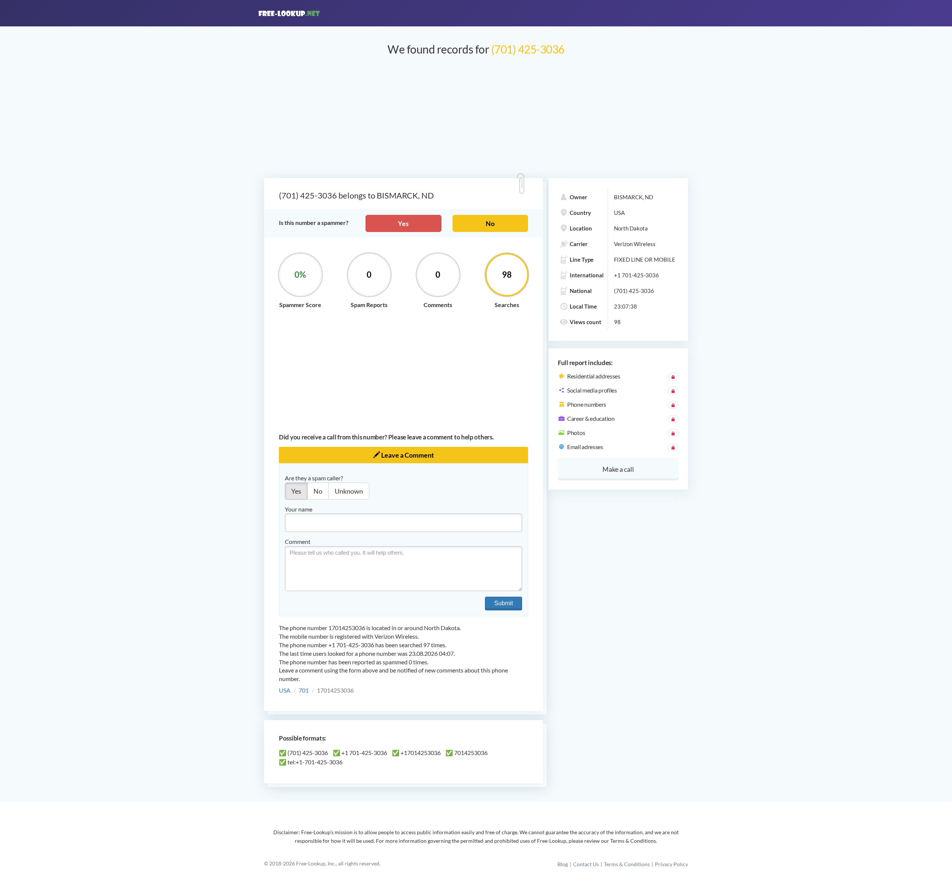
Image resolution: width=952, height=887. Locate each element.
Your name (298, 509)
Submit (503, 603)
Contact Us (586, 864)
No (490, 223)
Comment (298, 541)
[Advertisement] (476, 120)
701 (304, 690)
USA (284, 690)
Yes (403, 223)
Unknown (349, 491)
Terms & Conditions (627, 864)
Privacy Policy (671, 864)
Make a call (618, 469)
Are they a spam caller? (314, 477)
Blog (562, 864)
